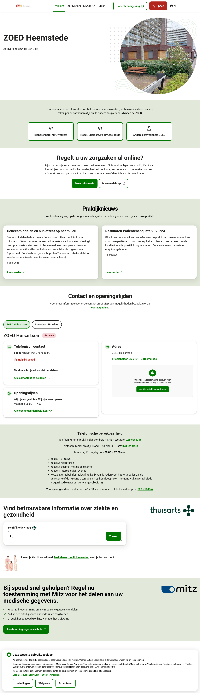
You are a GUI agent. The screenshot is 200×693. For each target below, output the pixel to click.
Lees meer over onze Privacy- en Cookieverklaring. (36, 675)
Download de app (112, 183)
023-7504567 (145, 489)
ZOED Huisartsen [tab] (17, 324)
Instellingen (23, 683)
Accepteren (65, 683)
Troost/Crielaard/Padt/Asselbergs (100, 134)
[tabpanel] (100, 375)
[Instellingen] (182, 6)
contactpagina (99, 307)
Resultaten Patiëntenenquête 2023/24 (135, 231)
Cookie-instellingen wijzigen (152, 389)
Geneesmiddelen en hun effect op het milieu (41, 231)
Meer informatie (84, 183)
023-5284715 (133, 439)
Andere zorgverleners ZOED (149, 134)
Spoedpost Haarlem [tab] (47, 324)
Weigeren (44, 683)
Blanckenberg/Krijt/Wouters (50, 134)
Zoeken (113, 536)
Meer (102, 5)
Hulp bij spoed (26, 359)
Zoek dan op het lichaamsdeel (71, 557)
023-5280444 (130, 445)
